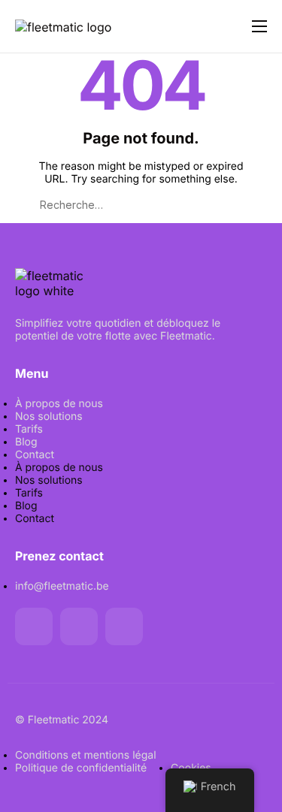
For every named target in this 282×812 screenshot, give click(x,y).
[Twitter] (79, 626)
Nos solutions (49, 416)
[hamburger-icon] (259, 26)
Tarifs (29, 429)
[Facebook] (34, 626)
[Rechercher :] (141, 204)
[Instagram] (124, 626)
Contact (34, 454)
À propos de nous (59, 403)
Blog (26, 442)
